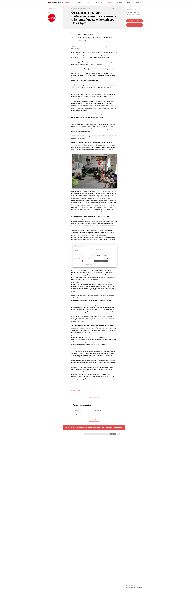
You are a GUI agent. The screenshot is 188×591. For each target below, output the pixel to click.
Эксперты (137, 2)
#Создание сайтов (75, 8)
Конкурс (89, 2)
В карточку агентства (94, 397)
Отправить (94, 419)
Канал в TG (136, 24)
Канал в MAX (135, 20)
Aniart (49, 12)
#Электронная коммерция (85, 8)
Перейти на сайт (77, 390)
